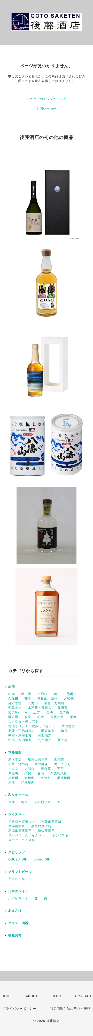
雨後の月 (57, 717)
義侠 (49, 712)
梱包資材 (15, 935)
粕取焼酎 (28, 782)
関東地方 (48, 731)
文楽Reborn (17, 712)
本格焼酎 (15, 752)
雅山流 (26, 694)
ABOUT (32, 996)
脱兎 (28, 717)
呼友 (28, 698)
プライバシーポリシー (19, 1008)
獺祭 (73, 717)
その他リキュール (47, 802)
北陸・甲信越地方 (21, 731)
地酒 (11, 687)
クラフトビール (20, 872)
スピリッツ (16, 852)
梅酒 (24, 802)
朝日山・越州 (47, 698)
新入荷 (63, 740)
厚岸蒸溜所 (16, 826)
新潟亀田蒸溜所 (20, 831)
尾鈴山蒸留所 (38, 759)
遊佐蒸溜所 (46, 831)
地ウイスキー (61, 835)
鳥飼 (28, 773)
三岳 (60, 769)
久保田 (13, 698)
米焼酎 (30, 778)
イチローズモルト (21, 821)
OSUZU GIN (18, 859)
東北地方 (68, 726)
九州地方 (44, 740)
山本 (11, 694)
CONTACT (83, 996)
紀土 (40, 717)
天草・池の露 (18, 764)
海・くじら (62, 764)
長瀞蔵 (63, 708)
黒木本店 (15, 759)
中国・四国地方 (20, 740)
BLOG (56, 996)
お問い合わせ (46, 108)
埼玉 (64, 731)
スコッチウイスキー (23, 840)
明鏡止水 (15, 708)
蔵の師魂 (41, 764)
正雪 (36, 712)
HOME (7, 996)
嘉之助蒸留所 (41, 826)
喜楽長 (64, 712)
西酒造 (59, 759)
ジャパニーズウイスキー (26, 835)
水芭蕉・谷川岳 (39, 708)
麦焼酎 (13, 778)
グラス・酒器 (18, 923)
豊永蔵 (46, 769)
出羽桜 (42, 694)
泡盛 (11, 782)
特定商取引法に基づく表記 (70, 1008)
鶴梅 (11, 802)
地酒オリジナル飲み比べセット (31, 726)
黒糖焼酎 (64, 778)
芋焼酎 (46, 778)
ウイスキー (16, 814)
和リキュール (18, 795)
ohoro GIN (42, 859)
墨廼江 (72, 694)
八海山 (33, 703)
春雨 (40, 773)
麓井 (57, 694)
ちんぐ (13, 769)
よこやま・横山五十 (23, 721)
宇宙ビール (16, 879)
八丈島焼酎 (58, 773)
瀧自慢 (13, 717)
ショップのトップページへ (46, 99)
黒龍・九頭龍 (54, 703)
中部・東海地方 (20, 735)
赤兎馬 (13, 773)
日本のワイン (18, 891)
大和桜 (30, 769)
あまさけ (15, 910)
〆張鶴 (69, 698)
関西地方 (44, 735)
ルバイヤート (18, 898)
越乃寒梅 (15, 703)
